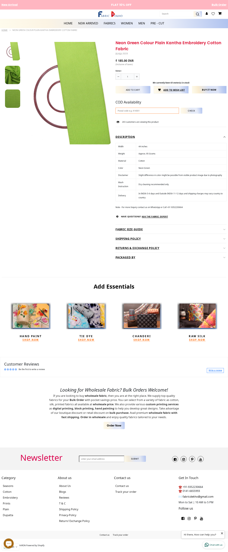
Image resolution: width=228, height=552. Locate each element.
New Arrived (88, 23)
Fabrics (110, 23)
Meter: (119, 70)
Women (127, 23)
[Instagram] (184, 459)
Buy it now (209, 89)
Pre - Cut (157, 23)
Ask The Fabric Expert (155, 216)
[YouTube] (201, 459)
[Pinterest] (192, 459)
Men (141, 23)
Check (191, 110)
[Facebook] (175, 459)
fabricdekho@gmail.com (198, 496)
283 (124, 122)
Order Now (114, 425)
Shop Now (31, 339)
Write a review (215, 370)
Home (68, 23)
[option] (68, 93)
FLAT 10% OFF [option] (114, 5)
